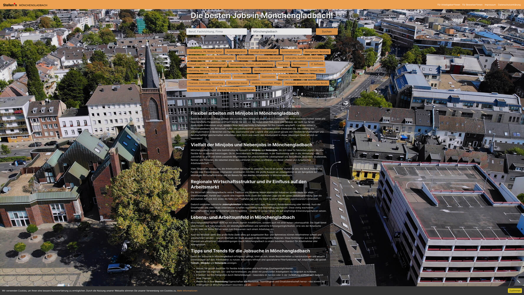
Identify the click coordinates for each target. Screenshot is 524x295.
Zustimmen (515, 290)
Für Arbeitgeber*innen (448, 4)
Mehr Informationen (187, 290)
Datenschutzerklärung (509, 4)
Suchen (327, 31)
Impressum (490, 4)
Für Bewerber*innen (472, 4)
